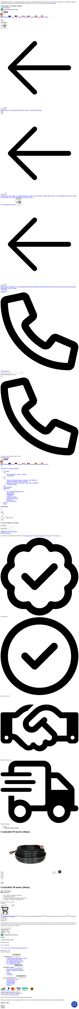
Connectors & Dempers (70, 286)
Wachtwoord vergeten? (11, 531)
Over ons (9, 973)
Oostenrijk (45, 17)
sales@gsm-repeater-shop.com (20, 948)
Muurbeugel (4, 288)
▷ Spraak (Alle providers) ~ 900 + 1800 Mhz (53, 196)
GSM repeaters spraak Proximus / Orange (17, 958)
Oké (8, 1002)
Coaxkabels (51, 286)
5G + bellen (3, 204)
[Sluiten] (1, 1004)
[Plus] (13, 905)
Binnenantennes (44, 286)
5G (4, 485)
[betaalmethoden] (14, 990)
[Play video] (59, 872)
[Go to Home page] (9, 10)
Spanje (39, 17)
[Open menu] (1, 18)
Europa (13, 17)
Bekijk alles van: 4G (6, 196)
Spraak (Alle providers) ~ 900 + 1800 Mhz (17, 481)
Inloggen (3, 531)
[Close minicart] (2, 512)
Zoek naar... (4, 373)
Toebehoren (18, 198)
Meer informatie (4, 929)
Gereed (2, 1006)
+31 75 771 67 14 (6, 948)
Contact (3, 289)
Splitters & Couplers (59, 286)
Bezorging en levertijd (12, 979)
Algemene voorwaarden (7, 992)
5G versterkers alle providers (14, 963)
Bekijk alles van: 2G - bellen (8, 110)
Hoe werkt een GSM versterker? (15, 969)
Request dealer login (6, 533)
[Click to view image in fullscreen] (56, 873)
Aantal (2, 905)
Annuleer (3, 1002)
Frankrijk (32, 17)
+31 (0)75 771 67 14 (6, 456)
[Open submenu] (5, 473)
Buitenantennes (36, 286)
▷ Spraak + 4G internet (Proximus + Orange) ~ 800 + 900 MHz (26, 196)
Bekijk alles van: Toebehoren (8, 286)
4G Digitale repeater (12, 484)
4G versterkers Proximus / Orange (15, 961)
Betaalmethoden (11, 981)
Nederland (5, 17)
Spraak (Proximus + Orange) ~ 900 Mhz (25, 110)
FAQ (8, 971)
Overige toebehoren (12, 288)
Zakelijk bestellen (11, 982)
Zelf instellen (13, 6)
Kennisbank (10, 974)
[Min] (5, 905)
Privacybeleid (52, 3)
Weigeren (20, 6)
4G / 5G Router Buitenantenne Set (23, 286)
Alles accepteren (5, 6)
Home (5, 826)
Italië (25, 17)
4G (2, 111)
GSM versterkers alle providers (14, 959)
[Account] (39, 466)
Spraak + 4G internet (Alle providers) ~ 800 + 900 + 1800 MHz (22, 482)
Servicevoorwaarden (40, 535)
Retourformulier (11, 983)
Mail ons (9, 985)
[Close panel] (2, 519)
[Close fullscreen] (2, 883)
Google (49, 535)
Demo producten (11, 204)
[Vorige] (2, 872)
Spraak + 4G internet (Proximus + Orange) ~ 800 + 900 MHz (22, 480)
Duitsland (19, 17)
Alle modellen (38, 110)
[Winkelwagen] (18, 468)
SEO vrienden (15, 994)
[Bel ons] (39, 416)
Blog (6, 289)
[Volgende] (54, 872)
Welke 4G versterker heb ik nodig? (15, 970)
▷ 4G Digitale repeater (27, 197)
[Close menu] (2, 20)
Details (3, 920)
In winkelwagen (4, 914)
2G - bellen (3, 22)
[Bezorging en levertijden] (32, 990)
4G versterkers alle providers (14, 962)
